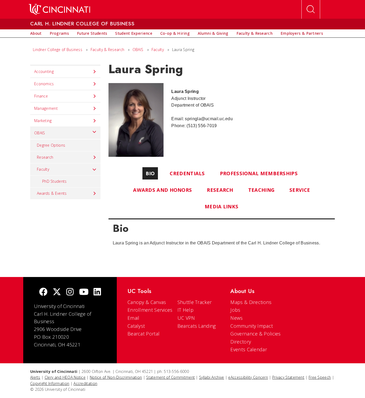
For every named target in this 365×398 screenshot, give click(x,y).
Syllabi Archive (211, 377)
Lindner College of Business (57, 49)
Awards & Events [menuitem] (52, 193)
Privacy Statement (288, 377)
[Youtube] (83, 292)
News (236, 318)
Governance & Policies (255, 333)
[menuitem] (36, 33)
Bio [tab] (150, 173)
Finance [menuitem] (41, 96)
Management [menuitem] (46, 108)
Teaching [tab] (261, 189)
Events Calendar (248, 349)
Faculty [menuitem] (43, 169)
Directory (240, 341)
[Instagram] (70, 292)
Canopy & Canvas (146, 302)
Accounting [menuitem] (44, 71)
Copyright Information (49, 383)
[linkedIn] (97, 292)
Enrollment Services (150, 310)
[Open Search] (310, 9)
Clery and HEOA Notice (65, 377)
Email (133, 318)
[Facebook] (43, 292)
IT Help (185, 310)
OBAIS (138, 49)
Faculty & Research (107, 49)
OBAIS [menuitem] (39, 132)
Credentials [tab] (187, 173)
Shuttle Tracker (194, 302)
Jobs (235, 310)
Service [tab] (299, 189)
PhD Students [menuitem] (54, 181)
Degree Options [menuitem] (51, 145)
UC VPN (186, 318)
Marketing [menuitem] (43, 120)
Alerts (35, 377)
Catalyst (136, 326)
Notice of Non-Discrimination (116, 377)
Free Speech (320, 377)
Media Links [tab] (221, 206)
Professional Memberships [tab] (259, 173)
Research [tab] (220, 189)
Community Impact (251, 326)
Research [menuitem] (45, 157)
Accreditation (85, 383)
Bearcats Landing (196, 326)
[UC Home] (59, 9)
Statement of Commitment (170, 377)
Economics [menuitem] (44, 83)
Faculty (158, 49)
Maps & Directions (250, 302)
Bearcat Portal (143, 333)
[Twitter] (57, 292)
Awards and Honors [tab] (162, 189)
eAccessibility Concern (248, 377)
